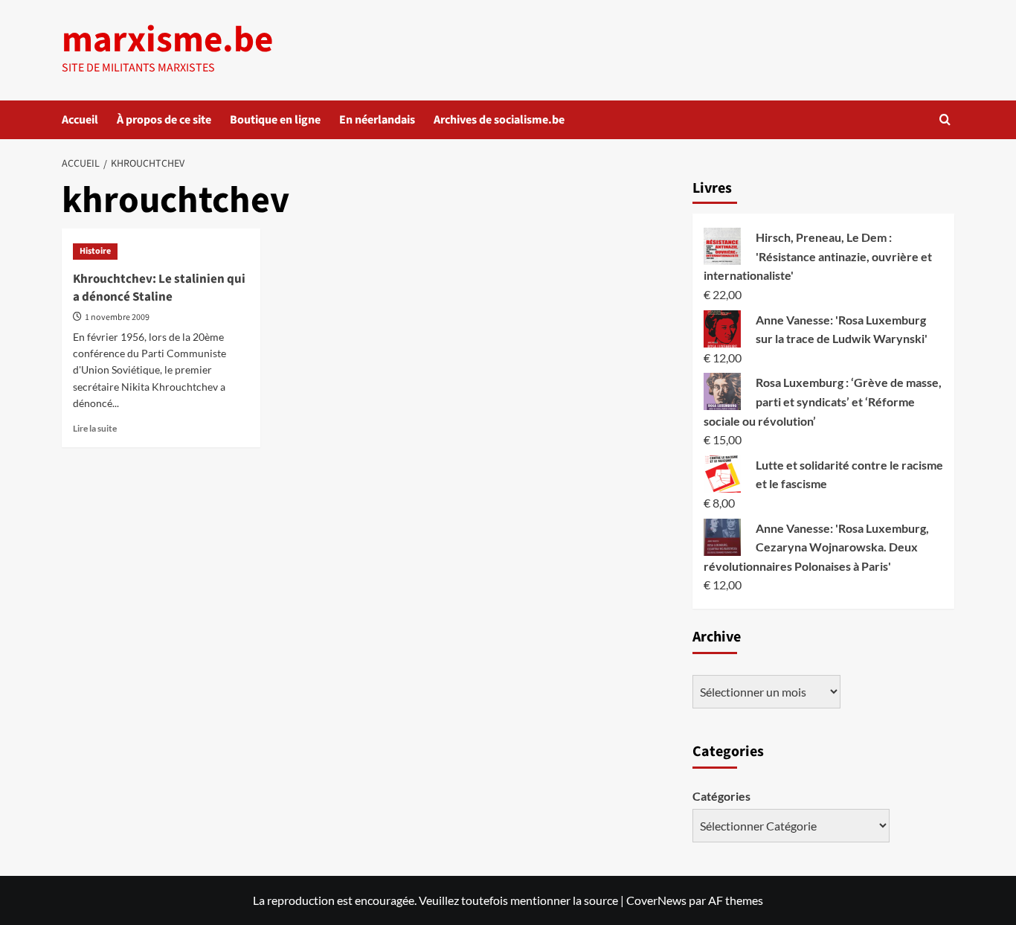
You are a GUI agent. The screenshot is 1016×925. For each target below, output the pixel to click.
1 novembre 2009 (117, 317)
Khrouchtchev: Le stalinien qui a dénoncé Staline (159, 288)
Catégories (721, 796)
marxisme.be (167, 40)
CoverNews (656, 900)
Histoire (95, 251)
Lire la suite (95, 428)
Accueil (80, 120)
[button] (945, 119)
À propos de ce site (164, 120)
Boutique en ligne (275, 120)
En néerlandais (377, 120)
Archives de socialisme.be (499, 120)
